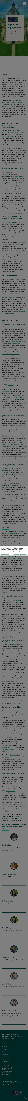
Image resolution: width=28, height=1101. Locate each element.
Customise (5, 553)
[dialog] (14, 550)
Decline (16, 553)
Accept (23, 553)
